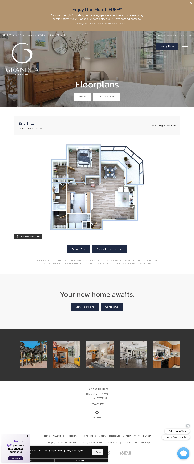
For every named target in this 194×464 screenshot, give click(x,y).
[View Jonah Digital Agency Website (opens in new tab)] (125, 453)
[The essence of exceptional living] (33, 354)
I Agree (98, 452)
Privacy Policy (114, 442)
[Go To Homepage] (22, 59)
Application (131, 442)
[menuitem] (46, 436)
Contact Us (80, 460)
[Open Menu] (185, 46)
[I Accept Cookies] (105, 449)
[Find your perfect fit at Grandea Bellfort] (100, 354)
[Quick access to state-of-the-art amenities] (133, 354)
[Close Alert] (191, 3)
